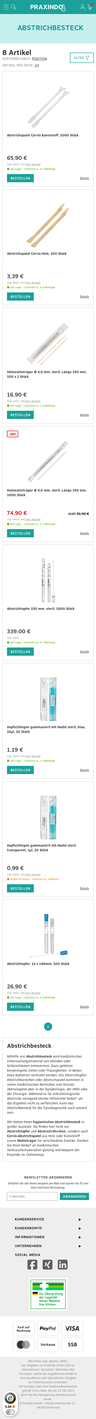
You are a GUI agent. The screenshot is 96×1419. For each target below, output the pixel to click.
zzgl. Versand (32, 164)
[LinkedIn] (63, 1270)
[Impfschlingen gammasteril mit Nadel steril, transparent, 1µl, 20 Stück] (48, 817)
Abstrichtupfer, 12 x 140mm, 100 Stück (38, 964)
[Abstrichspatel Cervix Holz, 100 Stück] (48, 225)
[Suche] (13, 7)
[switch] (10, 1412)
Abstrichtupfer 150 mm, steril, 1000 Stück (41, 609)
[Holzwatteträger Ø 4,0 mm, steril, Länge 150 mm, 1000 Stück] (48, 462)
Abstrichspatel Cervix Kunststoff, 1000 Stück (43, 135)
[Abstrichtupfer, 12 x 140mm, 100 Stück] (48, 935)
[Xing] (48, 1270)
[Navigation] (6, 7)
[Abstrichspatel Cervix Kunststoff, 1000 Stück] (48, 107)
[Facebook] (33, 1270)
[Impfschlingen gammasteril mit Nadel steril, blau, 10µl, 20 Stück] (48, 699)
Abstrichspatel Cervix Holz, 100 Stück (37, 253)
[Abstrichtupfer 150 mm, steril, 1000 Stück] (48, 580)
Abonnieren (74, 1196)
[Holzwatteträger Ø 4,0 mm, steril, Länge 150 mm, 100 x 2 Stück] (48, 343)
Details (84, 178)
